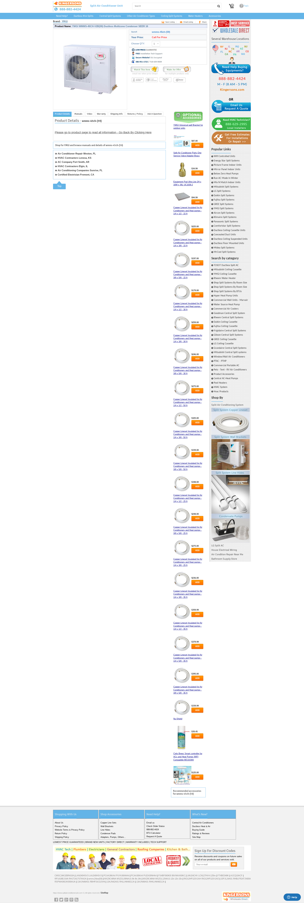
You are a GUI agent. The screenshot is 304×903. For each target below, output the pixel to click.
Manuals (78, 113)
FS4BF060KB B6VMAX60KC (171, 875)
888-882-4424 (152, 829)
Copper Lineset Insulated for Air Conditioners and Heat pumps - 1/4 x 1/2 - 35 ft (187, 626)
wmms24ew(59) (95, 879)
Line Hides (105, 830)
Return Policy (61, 833)
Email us (150, 823)
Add (197, 145)
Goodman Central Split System (229, 313)
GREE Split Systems (223, 204)
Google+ (66, 900)
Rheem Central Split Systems (228, 317)
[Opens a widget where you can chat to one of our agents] (292, 897)
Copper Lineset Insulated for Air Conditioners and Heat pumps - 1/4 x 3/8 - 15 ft (187, 242)
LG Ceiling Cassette (224, 343)
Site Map (196, 837)
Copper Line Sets (108, 823)
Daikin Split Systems (224, 195)
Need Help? (62, 16)
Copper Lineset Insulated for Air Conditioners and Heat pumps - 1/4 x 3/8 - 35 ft (187, 594)
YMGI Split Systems (223, 208)
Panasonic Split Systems (226, 221)
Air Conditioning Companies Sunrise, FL (80, 170)
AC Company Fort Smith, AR (73, 162)
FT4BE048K (223, 875)
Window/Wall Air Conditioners (229, 357)
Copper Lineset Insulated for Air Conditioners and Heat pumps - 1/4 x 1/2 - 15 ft (187, 210)
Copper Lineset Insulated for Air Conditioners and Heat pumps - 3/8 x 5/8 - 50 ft (187, 466)
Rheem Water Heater (225, 278)
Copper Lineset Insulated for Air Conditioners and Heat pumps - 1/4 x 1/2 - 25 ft (187, 498)
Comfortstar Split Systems (227, 226)
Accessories (215, 16)
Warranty (101, 113)
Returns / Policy (135, 113)
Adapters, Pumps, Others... (113, 837)
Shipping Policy (62, 837)
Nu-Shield (177, 719)
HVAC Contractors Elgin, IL (73, 166)
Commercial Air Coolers (226, 309)
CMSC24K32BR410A (64, 875)
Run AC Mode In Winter (226, 178)
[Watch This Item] (144, 75)
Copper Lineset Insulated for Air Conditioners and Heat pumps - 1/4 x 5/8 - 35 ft (187, 658)
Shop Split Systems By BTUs (228, 291)
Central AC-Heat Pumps (226, 378)
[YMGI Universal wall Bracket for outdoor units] (182, 142)
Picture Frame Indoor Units (227, 165)
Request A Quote (154, 836)
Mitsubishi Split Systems (226, 187)
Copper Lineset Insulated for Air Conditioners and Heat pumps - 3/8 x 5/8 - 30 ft (187, 370)
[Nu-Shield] (182, 738)
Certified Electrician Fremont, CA (76, 174)
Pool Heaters (220, 383)
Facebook (56, 900)
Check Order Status (155, 826)
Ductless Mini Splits (83, 16)
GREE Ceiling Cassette (225, 339)
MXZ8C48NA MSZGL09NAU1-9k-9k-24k (122, 879)
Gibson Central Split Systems (228, 335)
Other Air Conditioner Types (141, 16)
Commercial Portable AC (226, 365)
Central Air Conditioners (203, 823)
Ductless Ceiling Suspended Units (230, 239)
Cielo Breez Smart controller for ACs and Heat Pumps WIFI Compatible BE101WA (187, 756)
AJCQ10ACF (236, 875)
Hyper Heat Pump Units (226, 295)
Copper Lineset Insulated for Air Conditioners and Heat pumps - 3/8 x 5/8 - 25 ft (187, 530)
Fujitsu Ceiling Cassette (226, 326)
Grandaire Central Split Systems (230, 348)
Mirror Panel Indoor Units (227, 169)
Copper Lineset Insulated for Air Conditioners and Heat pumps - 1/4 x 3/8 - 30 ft (187, 338)
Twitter (61, 900)
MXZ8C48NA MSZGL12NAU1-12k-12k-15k (162, 879)
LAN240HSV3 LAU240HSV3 (89, 875)
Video (89, 113)
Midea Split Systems (224, 248)
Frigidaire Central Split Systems (230, 330)
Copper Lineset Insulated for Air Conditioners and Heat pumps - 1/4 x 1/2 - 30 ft (187, 306)
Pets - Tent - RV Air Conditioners (230, 370)
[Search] (219, 6)
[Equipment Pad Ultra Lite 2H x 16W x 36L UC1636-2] (182, 196)
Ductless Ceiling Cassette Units (229, 230)
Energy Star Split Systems (227, 160)
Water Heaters (195, 16)
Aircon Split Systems (224, 213)
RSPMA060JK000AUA (65, 882)
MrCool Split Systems (224, 252)
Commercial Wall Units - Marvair (231, 300)
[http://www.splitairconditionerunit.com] (230, 475)
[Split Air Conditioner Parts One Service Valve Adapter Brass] (182, 170)
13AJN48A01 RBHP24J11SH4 (91, 882)
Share (204, 22)
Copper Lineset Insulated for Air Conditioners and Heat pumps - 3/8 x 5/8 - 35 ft (187, 690)
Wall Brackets (107, 826)
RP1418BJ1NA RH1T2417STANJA (70, 879)
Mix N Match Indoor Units (227, 182)
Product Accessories (224, 374)
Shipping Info (116, 113)
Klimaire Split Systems (225, 217)
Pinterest (71, 900)
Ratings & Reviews (201, 833)
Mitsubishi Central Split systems (230, 352)
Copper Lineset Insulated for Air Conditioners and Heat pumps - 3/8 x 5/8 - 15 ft (187, 274)
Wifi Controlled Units (224, 156)
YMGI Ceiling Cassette (225, 274)
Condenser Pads (108, 833)
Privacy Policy (61, 826)
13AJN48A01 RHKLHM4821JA (150, 882)
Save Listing (170, 22)
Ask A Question (154, 113)
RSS (76, 900)
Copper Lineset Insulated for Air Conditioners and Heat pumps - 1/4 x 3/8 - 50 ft (187, 434)
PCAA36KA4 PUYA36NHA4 (116, 875)
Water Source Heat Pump (227, 304)
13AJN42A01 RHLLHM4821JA (121, 882)
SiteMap (104, 893)
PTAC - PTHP (220, 361)
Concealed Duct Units (225, 234)
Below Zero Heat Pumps (226, 173)
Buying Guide (198, 830)
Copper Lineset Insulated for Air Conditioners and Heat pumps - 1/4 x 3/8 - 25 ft (187, 562)
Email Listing (188, 22)
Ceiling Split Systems (171, 16)
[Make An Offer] (176, 75)
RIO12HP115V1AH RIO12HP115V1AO (201, 879)
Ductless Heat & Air (201, 826)
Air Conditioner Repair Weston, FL (77, 153)
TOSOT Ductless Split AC (226, 265)
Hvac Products (221, 391)
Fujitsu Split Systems (224, 200)
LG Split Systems (222, 191)
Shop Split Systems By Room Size (230, 282)
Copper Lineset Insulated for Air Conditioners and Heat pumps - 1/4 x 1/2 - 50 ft (187, 402)
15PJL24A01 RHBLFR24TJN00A (236, 879)
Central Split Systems (110, 16)
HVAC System (220, 387)
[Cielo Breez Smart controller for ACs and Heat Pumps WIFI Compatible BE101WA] (182, 775)
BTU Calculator (153, 833)
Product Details (62, 113)
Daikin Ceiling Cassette (225, 322)
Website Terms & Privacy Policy (70, 830)
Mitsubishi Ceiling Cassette (227, 269)
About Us (59, 823)
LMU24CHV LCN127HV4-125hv (201, 875)
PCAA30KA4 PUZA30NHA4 (144, 875)
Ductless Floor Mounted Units (229, 243)
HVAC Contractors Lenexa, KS (74, 157)
